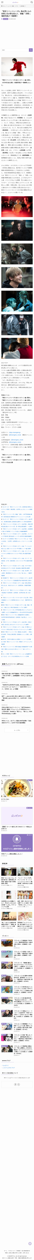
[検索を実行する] (31, 50)
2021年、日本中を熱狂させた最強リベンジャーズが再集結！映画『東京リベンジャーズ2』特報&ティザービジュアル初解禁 (16, 641)
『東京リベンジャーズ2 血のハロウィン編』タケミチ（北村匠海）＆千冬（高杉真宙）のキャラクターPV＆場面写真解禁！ (16, 560)
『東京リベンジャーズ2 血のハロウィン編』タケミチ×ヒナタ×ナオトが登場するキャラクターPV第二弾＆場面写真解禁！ (16, 553)
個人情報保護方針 (26, 1250)
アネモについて (11, 1250)
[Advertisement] (17, 34)
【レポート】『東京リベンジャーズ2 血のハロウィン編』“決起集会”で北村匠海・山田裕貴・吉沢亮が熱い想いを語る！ (16, 592)
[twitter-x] (18, 1084)
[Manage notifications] (30, 1243)
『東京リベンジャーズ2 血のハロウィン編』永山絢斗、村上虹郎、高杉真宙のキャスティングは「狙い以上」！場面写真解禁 (16, 573)
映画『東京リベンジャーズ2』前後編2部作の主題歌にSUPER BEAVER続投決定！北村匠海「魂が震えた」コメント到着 (16, 617)
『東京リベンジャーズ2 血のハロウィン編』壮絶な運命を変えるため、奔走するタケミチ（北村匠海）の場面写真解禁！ (16, 585)
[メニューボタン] (2, 2)
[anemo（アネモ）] (17, 2)
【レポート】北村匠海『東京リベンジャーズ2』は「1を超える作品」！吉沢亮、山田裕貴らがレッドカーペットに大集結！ (16, 541)
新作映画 (5, 19)
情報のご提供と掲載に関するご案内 (13, 1252)
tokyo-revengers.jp (14, 432)
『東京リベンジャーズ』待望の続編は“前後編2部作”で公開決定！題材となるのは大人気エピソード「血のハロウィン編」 (16, 649)
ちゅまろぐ (6, 1065)
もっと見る (17, 730)
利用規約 (18, 1250)
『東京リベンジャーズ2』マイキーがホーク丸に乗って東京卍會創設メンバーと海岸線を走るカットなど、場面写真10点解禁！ (16, 600)
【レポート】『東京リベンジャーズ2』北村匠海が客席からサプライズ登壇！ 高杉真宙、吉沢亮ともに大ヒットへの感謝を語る (16, 509)
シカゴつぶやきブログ (9, 1068)
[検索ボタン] (31, 2)
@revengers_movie (15, 435)
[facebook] (15, 1084)
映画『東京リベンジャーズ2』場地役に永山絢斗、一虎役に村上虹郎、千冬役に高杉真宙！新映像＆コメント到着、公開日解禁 (16, 634)
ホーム (5, 1250)
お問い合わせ (26, 1252)
